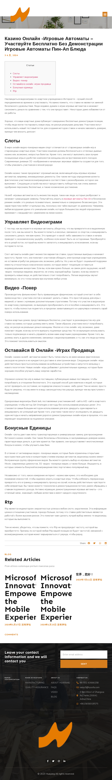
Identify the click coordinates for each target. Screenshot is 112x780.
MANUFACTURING (34, 682)
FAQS (54, 687)
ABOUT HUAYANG (60, 682)
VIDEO (54, 692)
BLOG (54, 696)
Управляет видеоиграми (25, 77)
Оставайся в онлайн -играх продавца (32, 84)
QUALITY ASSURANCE (36, 687)
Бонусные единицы (23, 87)
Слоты (16, 73)
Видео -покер (20, 80)
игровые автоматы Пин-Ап (77, 198)
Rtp (15, 91)
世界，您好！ (84, 574)
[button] (105, 14)
